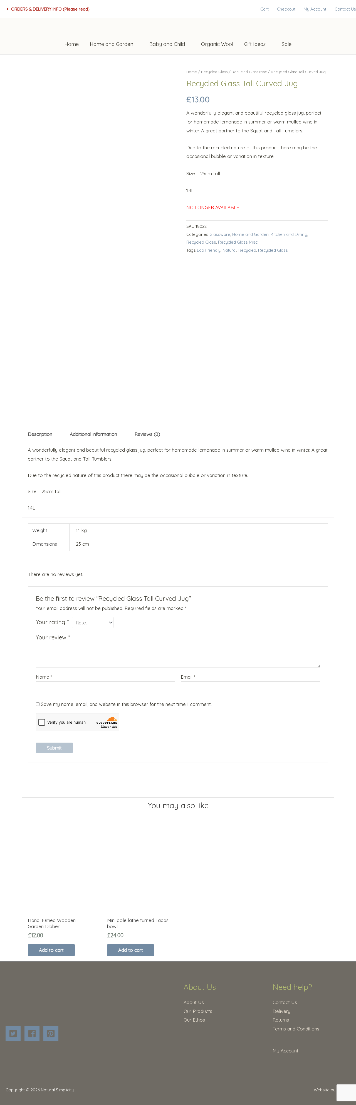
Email (188, 677)
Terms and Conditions (296, 1029)
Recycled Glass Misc (249, 72)
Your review (53, 637)
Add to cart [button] (51, 950)
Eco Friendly (209, 250)
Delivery (281, 1011)
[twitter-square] (14, 1033)
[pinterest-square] (52, 1033)
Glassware (219, 234)
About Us (194, 1002)
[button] (48, 9)
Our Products (198, 1011)
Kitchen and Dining (289, 234)
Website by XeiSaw (332, 1089)
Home (191, 72)
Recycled (247, 250)
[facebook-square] (33, 1033)
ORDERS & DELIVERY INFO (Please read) (50, 9)
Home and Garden (250, 234)
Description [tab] (40, 434)
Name (44, 677)
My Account (285, 1051)
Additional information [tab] (93, 434)
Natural (229, 250)
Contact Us (285, 1002)
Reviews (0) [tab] (147, 434)
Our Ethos (194, 1020)
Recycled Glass (214, 72)
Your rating (52, 622)
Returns (281, 1020)
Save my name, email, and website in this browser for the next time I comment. (126, 704)
